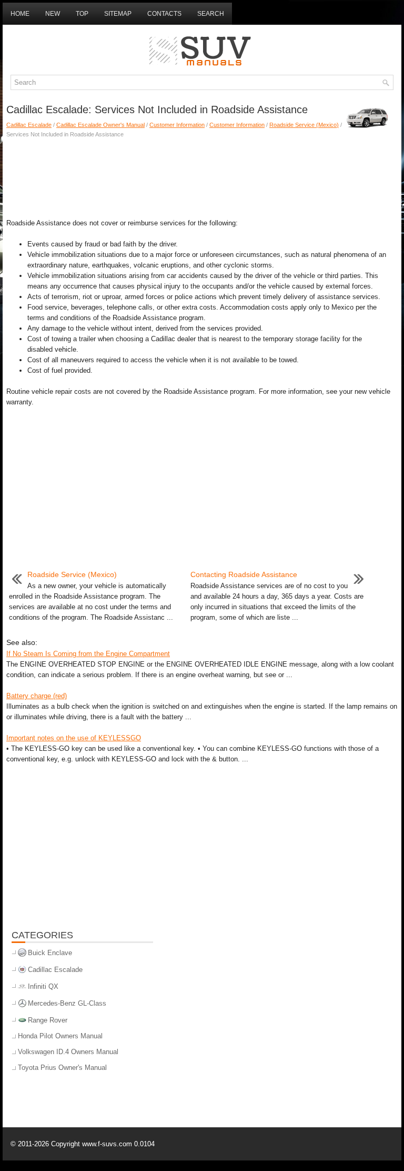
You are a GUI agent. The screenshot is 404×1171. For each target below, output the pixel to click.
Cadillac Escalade (29, 125)
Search (210, 13)
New (52, 13)
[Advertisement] (202, 175)
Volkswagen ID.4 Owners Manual (68, 1052)
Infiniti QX (43, 986)
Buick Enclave (50, 953)
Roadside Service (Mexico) (304, 125)
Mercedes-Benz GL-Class (67, 1003)
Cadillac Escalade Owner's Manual (100, 125)
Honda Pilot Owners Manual (60, 1036)
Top (82, 13)
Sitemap (118, 13)
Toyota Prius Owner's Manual (62, 1067)
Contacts (164, 13)
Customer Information (177, 125)
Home (20, 13)
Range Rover (47, 1020)
